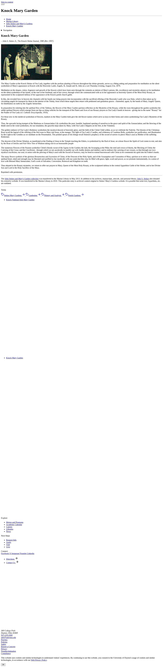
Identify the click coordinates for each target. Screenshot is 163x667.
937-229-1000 (6, 635)
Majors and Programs (14, 522)
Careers (9, 527)
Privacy (4, 649)
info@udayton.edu (8, 637)
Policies (4, 642)
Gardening (33, 195)
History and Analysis (53, 195)
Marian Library (12, 21)
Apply (8, 542)
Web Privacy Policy (39, 660)
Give (8, 547)
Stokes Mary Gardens (13, 195)
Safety (3, 644)
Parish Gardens (74, 195)
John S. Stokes (143, 179)
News (8, 531)
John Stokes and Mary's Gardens (19, 24)
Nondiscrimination (8, 651)
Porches (4, 640)
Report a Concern (8, 647)
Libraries (9, 529)
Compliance (6, 653)
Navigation (7, 30)
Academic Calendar (14, 525)
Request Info (11, 540)
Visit (8, 545)
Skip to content (7, 2)
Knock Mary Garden (14, 26)
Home (8, 19)
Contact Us (11, 563)
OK (3, 665)
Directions (10, 559)
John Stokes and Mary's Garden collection (22, 179)
